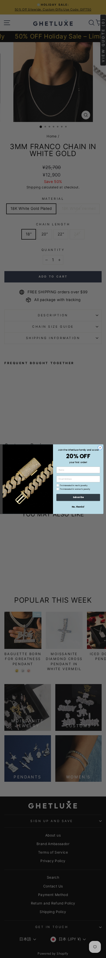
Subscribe (78, 497)
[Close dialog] (100, 447)
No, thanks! (78, 506)
